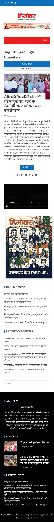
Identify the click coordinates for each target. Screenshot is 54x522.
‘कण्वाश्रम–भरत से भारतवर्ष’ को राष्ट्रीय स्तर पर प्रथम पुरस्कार (26, 322)
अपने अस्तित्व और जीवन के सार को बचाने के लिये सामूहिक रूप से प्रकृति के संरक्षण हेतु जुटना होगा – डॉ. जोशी (26, 357)
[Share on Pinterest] (32, 175)
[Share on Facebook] (26, 175)
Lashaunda (8, 338)
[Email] (35, 175)
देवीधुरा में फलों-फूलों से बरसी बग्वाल (16, 294)
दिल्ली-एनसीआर (12, 116)
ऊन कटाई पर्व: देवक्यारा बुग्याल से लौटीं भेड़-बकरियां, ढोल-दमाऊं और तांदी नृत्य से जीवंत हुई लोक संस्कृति (34, 460)
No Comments (27, 68)
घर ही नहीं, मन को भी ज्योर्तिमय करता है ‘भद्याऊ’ (31, 365)
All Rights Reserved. (31, 518)
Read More (27, 167)
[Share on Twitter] (29, 174)
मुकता (6, 346)
